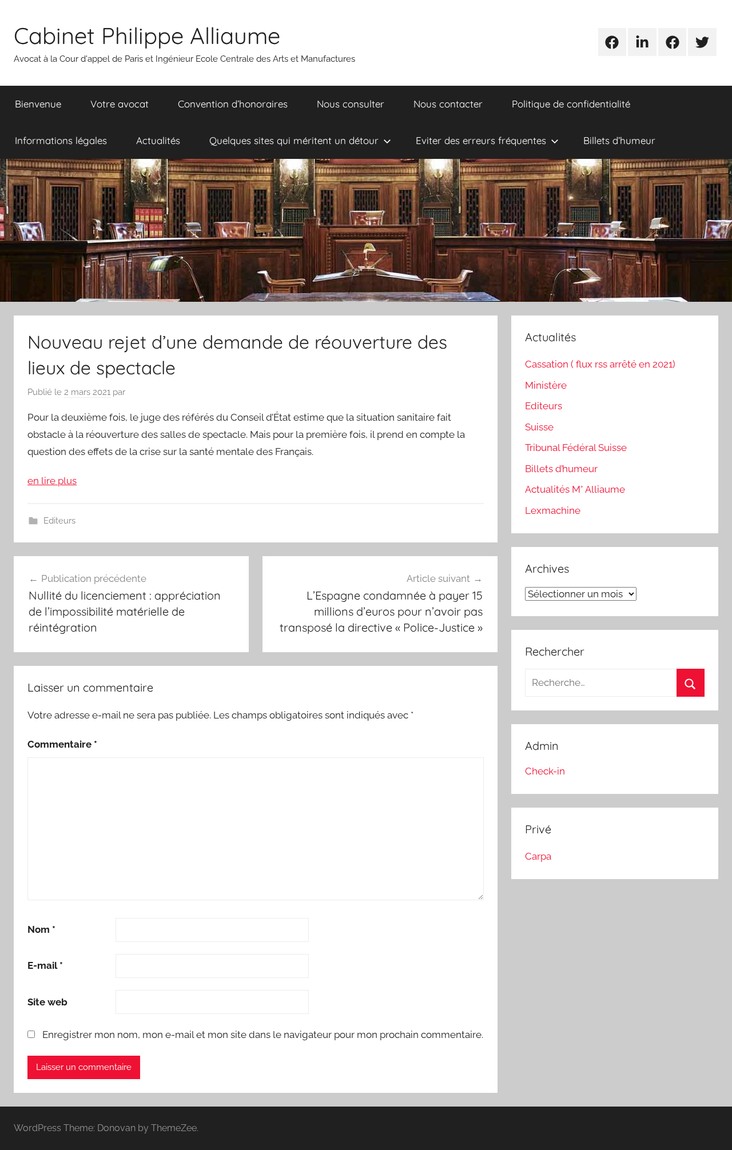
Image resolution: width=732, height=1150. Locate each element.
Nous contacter (448, 104)
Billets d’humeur (619, 140)
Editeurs (59, 521)
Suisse (539, 427)
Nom (41, 929)
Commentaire (62, 744)
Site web (47, 1002)
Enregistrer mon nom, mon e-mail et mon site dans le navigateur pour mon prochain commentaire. (262, 1034)
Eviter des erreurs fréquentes (481, 140)
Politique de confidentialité (571, 104)
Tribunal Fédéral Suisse (576, 447)
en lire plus (52, 480)
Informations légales (61, 140)
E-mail (45, 965)
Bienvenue (38, 104)
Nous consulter (350, 104)
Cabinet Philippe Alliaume (147, 35)
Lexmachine (552, 510)
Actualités (158, 140)
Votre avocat (119, 104)
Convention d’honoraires (233, 104)
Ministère (546, 385)
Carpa (538, 856)
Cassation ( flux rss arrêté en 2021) (600, 364)
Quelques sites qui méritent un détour (294, 140)
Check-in (545, 771)
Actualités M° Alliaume (575, 489)
